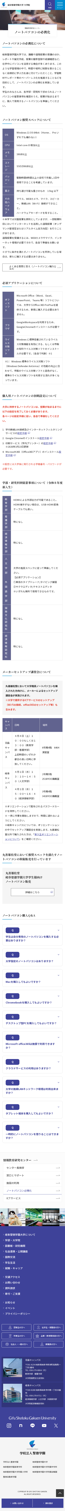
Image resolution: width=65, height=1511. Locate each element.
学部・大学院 (12, 1240)
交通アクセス (12, 1277)
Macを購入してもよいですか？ (23, 982)
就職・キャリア (14, 1268)
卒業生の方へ (19, 1335)
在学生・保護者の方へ (51, 1327)
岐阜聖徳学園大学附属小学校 (15, 1472)
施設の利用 (12, 1183)
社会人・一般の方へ (19, 1344)
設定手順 (22, 433)
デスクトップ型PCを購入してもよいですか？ (31, 1023)
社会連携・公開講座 (16, 1251)
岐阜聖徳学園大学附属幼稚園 (44, 1472)
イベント (10, 1308)
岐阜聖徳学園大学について (20, 1234)
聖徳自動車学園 (9, 1477)
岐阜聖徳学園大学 (40, 1462)
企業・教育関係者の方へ (51, 1335)
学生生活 (10, 1262)
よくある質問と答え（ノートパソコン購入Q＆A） (32, 267)
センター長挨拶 (15, 1168)
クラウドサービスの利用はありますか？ (28, 1068)
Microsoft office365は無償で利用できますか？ (30, 1045)
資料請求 (10, 1288)
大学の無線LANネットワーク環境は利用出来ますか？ (32, 1091)
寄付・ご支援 (12, 1293)
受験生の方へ (19, 1327)
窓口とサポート (15, 1175)
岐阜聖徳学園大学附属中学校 (44, 1467)
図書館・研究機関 (15, 1245)
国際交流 (10, 1257)
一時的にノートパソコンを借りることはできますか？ (32, 1136)
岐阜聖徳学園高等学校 (12, 1467)
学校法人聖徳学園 (10, 1462)
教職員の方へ (51, 1344)
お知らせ (10, 1302)
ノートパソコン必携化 (19, 1190)
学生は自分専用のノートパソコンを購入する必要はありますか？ (32, 938)
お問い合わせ (12, 1282)
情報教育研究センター (17, 1160)
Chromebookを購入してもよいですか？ (29, 1002)
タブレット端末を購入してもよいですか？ (29, 1113)
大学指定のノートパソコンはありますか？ (30, 961)
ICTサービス (13, 1198)
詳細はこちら (32, 892)
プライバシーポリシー (17, 1313)
